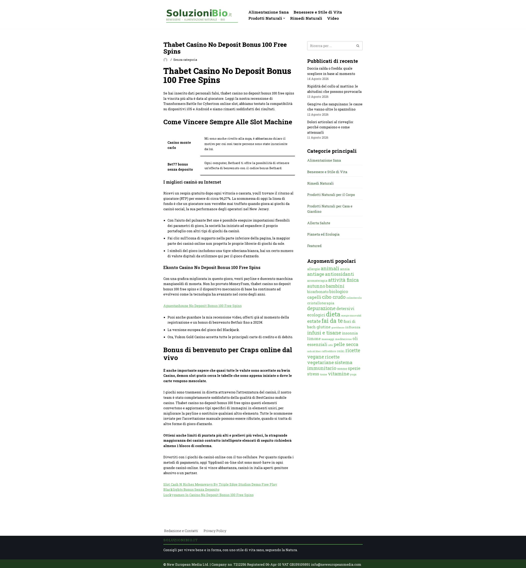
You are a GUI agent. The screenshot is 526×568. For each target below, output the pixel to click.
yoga (353, 374)
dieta (333, 314)
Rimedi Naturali (306, 18)
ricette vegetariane (323, 360)
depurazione (321, 308)
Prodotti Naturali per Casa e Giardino (329, 209)
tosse (323, 374)
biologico (338, 291)
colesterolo (354, 298)
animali (330, 268)
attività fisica (343, 280)
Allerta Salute (318, 223)
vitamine (338, 373)
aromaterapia (317, 281)
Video (333, 18)
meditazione (343, 339)
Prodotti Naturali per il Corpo (331, 194)
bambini (335, 286)
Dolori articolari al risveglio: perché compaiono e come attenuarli (330, 127)
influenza (352, 327)
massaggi (328, 339)
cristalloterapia (320, 303)
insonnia (350, 333)
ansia (345, 269)
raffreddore (329, 351)
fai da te (332, 320)
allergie (313, 269)
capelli (314, 297)
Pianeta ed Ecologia (323, 234)
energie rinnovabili (351, 315)
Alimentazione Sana (268, 12)
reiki (341, 351)
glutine (324, 326)
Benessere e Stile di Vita (318, 12)
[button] (284, 18)
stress (313, 374)
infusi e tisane (324, 332)
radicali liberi (314, 351)
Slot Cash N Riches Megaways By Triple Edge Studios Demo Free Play (220, 484)
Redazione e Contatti (181, 531)
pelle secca (346, 344)
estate (314, 321)
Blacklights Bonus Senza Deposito (191, 489)
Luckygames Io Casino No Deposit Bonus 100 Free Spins (208, 495)
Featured (314, 246)
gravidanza (337, 327)
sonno (342, 368)
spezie (354, 368)
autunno (316, 286)
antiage (315, 274)
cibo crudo (334, 297)
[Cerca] (358, 45)
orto (330, 345)
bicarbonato (318, 291)
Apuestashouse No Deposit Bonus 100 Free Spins (202, 306)
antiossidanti (339, 274)
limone (314, 338)
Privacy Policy (215, 531)
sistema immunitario (329, 365)
